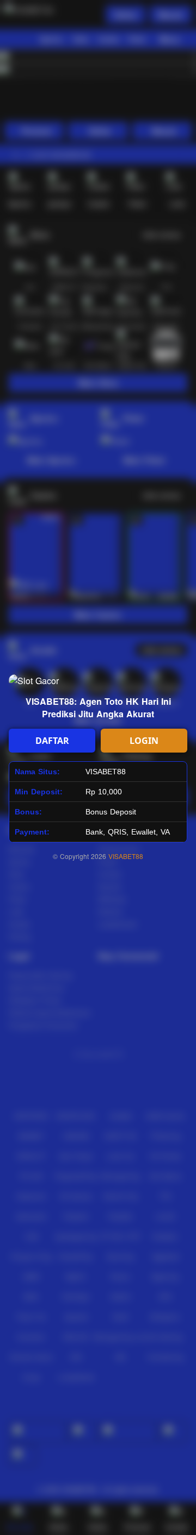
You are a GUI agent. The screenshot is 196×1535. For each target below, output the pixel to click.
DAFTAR (52, 741)
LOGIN (144, 741)
